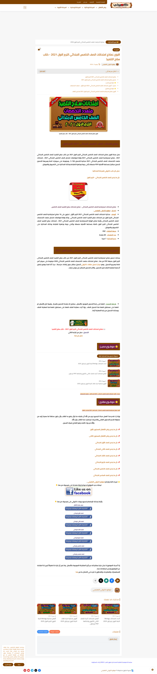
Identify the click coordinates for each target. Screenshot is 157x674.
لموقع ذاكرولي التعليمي (96, 481)
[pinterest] (25, 670)
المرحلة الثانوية (62, 7)
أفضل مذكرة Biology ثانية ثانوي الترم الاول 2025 (47, 620)
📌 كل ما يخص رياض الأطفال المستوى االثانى (104, 436)
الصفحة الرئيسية (100, 2)
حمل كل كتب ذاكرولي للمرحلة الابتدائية (106, 170)
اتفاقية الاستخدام (117, 662)
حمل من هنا (78, 335)
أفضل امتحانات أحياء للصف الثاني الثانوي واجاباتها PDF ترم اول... (87, 373)
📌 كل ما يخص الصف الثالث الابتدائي (107, 455)
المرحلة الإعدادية (75, 7)
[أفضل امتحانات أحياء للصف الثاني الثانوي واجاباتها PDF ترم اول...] (114, 373)
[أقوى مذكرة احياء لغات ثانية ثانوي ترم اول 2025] (114, 383)
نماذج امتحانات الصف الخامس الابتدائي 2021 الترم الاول (100, 77)
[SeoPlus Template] (132, 670)
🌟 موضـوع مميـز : (110, 82)
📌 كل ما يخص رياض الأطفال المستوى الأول (105, 429)
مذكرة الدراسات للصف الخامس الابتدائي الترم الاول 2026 (87, 42)
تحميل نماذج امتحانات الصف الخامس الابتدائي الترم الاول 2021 (98, 79)
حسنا (19, 664)
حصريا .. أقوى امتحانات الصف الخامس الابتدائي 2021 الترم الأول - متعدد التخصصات (93, 85)
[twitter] (35, 670)
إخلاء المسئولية (96, 662)
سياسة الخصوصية (127, 662)
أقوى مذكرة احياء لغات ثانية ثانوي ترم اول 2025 (91, 383)
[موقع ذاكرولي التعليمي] (121, 5)
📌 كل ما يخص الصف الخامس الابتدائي (106, 468)
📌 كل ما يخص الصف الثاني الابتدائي (107, 449)
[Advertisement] (78, 25)
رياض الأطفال (102, 7)
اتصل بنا (79, 2)
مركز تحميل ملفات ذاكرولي (91, 264)
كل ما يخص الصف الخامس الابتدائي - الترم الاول (103, 177)
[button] (111, 580)
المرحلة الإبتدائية (89, 7)
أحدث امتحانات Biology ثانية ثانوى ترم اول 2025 (92, 363)
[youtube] (28, 670)
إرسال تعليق (113, 639)
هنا (77, 571)
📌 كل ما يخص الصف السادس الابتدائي (106, 475)
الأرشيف (91, 2)
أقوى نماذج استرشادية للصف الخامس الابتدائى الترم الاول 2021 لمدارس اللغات (94, 91)
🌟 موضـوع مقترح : (110, 88)
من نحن (85, 2)
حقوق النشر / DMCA (106, 662)
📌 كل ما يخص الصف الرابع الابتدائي (107, 462)
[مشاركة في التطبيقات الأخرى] (95, 580)
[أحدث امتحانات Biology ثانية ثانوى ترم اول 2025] (114, 363)
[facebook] (39, 670)
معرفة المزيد (8, 664)
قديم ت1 (116, 50)
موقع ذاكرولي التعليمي (108, 64)
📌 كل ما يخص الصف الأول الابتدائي (107, 442)
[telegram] (32, 670)
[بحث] (25, 7)
